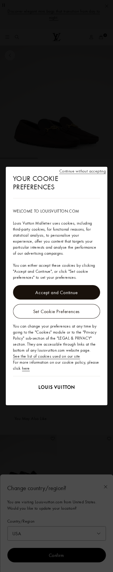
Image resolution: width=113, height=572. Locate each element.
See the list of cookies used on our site (46, 356)
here (26, 368)
